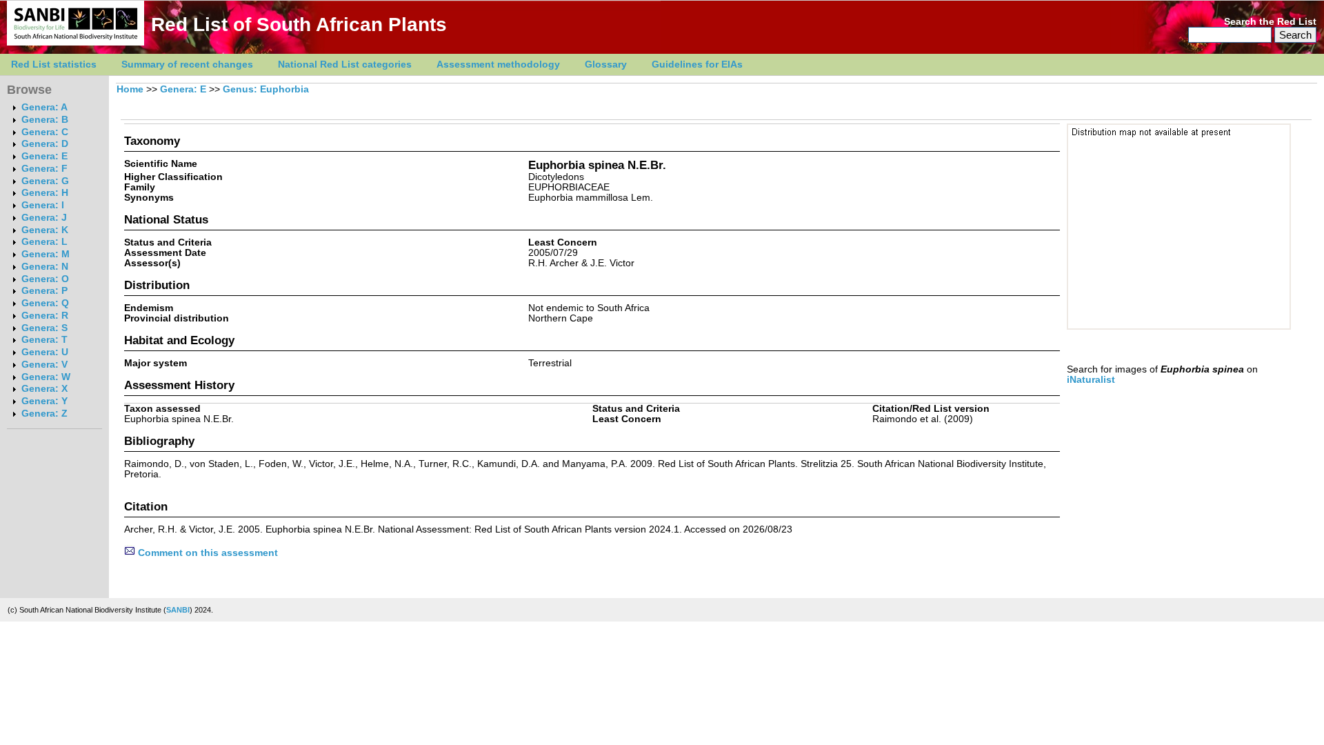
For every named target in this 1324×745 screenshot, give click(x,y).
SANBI (178, 610)
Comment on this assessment (206, 553)
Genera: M (45, 254)
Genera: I (42, 205)
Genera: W (45, 377)
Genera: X (44, 389)
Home (130, 89)
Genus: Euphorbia (266, 89)
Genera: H (44, 193)
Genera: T (44, 340)
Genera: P (44, 291)
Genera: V (44, 364)
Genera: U (44, 352)
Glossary (606, 64)
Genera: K (44, 230)
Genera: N (44, 266)
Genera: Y (44, 401)
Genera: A (44, 107)
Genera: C (44, 132)
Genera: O (45, 279)
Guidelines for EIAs (697, 64)
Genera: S (44, 328)
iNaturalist (1091, 380)
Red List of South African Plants (299, 24)
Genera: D (44, 144)
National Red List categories (345, 64)
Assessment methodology (498, 64)
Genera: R (44, 315)
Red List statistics (54, 64)
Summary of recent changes (187, 64)
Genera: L (44, 242)
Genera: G (45, 181)
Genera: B (44, 120)
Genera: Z (44, 413)
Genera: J (44, 217)
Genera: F (44, 168)
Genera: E (44, 156)
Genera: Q (45, 303)
